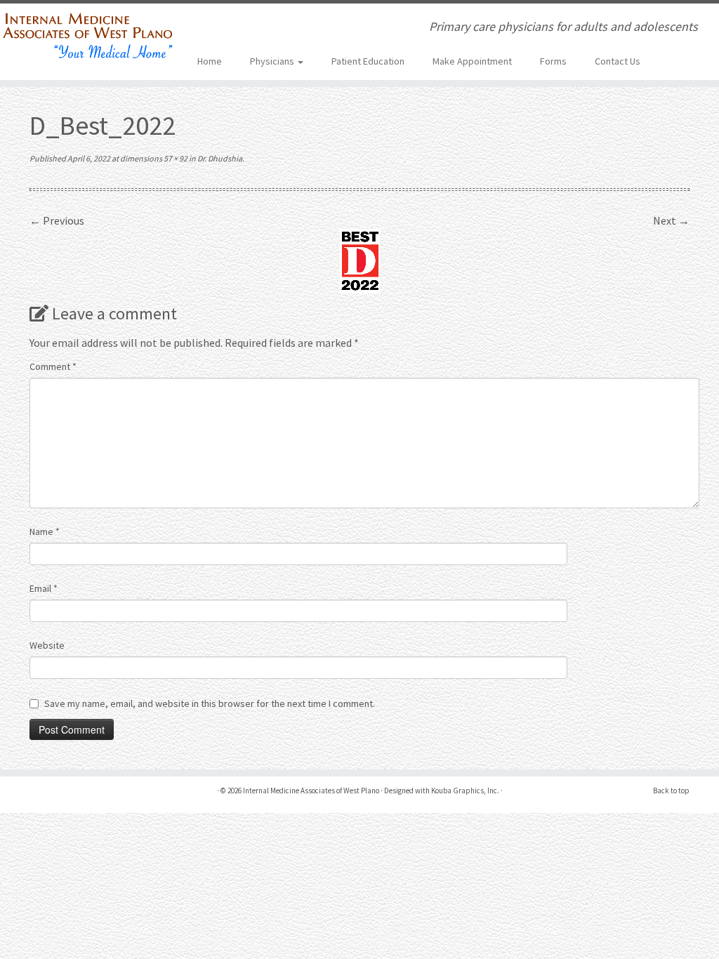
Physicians (273, 61)
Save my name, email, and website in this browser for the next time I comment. (209, 703)
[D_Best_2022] (360, 260)
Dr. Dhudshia (219, 158)
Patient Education (367, 61)
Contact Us (617, 61)
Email (43, 588)
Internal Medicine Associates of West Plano (311, 790)
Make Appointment (472, 61)
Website (47, 645)
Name (44, 531)
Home (209, 61)
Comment (53, 366)
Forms (553, 61)
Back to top (671, 790)
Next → (671, 220)
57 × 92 (174, 158)
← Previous (56, 220)
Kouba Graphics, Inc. (465, 790)
